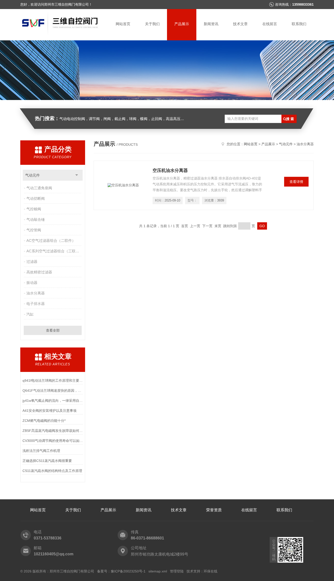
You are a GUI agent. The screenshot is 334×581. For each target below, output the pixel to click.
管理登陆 (177, 571)
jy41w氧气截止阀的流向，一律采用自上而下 (52, 400)
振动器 (31, 282)
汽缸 (30, 314)
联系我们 (299, 24)
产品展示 (181, 24)
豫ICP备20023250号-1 (128, 571)
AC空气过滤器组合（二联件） (51, 240)
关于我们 (152, 24)
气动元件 (32, 175)
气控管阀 (33, 230)
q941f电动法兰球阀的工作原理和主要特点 (52, 380)
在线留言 (269, 24)
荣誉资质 (214, 510)
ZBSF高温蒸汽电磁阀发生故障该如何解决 (52, 431)
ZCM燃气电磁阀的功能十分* (44, 421)
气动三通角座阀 (39, 188)
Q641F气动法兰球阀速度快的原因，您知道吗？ (52, 390)
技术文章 (240, 24)
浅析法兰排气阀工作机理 (41, 451)
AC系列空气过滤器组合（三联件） (54, 251)
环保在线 (210, 571)
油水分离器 (35, 293)
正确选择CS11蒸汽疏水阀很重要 (47, 461)
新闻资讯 (211, 24)
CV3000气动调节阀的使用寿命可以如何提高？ (52, 441)
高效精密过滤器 (39, 272)
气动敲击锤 (35, 219)
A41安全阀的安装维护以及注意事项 (49, 411)
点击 (77, 175)
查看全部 (53, 330)
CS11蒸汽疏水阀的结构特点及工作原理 (52, 471)
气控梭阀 (33, 209)
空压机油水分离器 (170, 170)
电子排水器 (35, 304)
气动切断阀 (35, 198)
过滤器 (31, 261)
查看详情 (296, 182)
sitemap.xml (157, 571)
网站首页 (123, 24)
